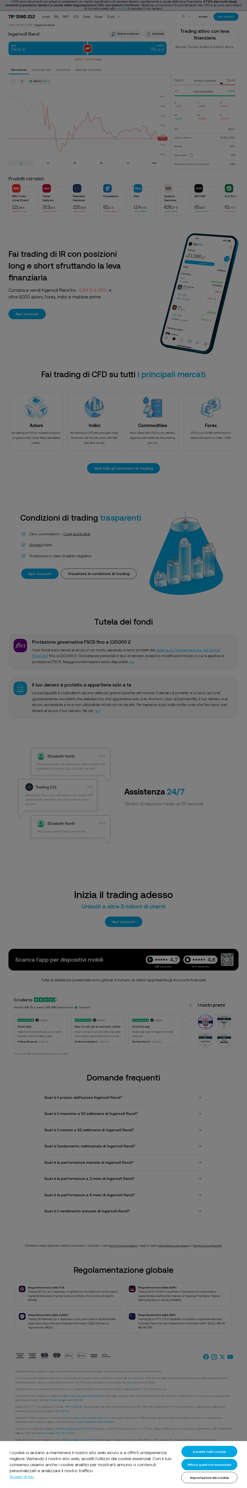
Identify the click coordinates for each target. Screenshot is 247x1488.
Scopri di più (22, 1477)
